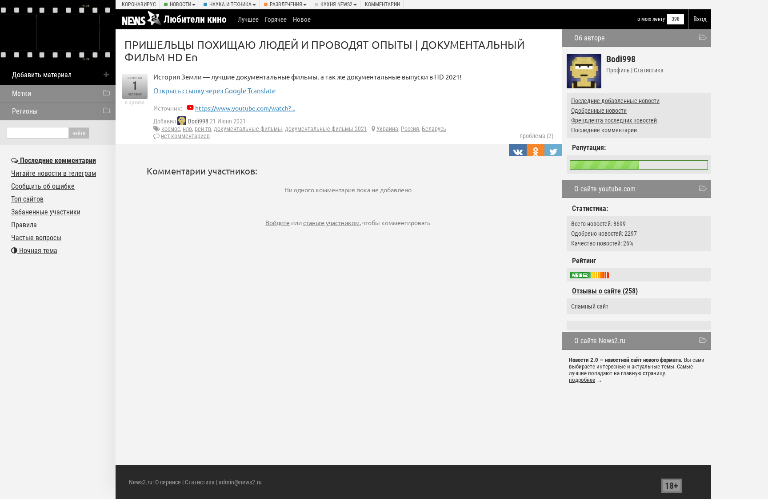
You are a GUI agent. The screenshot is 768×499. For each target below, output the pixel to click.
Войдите (277, 222)
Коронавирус (139, 4)
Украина (387, 128)
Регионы (25, 111)
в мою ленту (651, 19)
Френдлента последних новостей (614, 120)
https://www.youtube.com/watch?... (245, 108)
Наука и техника (230, 4)
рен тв (203, 128)
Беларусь (434, 128)
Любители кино (195, 19)
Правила (24, 225)
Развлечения (286, 4)
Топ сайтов (27, 199)
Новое (302, 20)
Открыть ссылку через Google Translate (214, 90)
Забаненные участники (45, 212)
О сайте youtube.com (605, 189)
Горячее (276, 20)
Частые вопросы (36, 238)
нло (187, 128)
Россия (410, 128)
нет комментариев (185, 135)
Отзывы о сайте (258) (605, 291)
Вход (700, 19)
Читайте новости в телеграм (53, 173)
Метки (21, 93)
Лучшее (248, 20)
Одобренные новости (599, 110)
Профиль (618, 70)
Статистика (649, 70)
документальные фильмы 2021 (326, 128)
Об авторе (589, 38)
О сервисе (168, 482)
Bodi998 (198, 121)
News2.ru (140, 482)
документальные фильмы (248, 128)
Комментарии (382, 4)
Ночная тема (37, 250)
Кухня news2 (336, 4)
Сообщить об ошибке (43, 186)
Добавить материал (42, 75)
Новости (180, 4)
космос (170, 128)
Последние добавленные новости (615, 100)
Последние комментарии (604, 130)
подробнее (582, 379)
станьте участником (331, 222)
